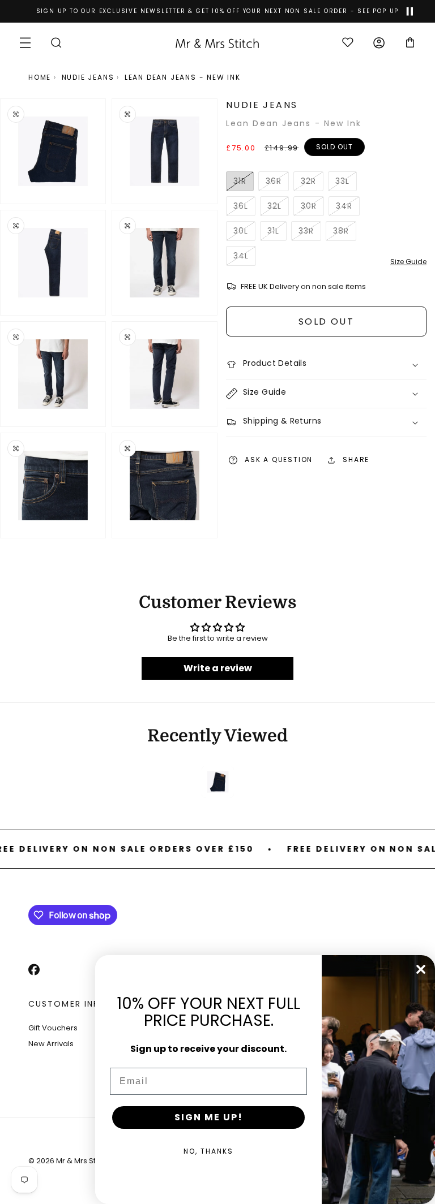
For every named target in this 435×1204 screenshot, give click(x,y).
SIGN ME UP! (208, 1117)
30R (312, 208)
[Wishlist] (347, 43)
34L (244, 258)
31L (277, 233)
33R (309, 233)
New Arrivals (51, 1043)
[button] (25, 43)
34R (348, 208)
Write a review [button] (218, 668)
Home (39, 77)
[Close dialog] (420, 969)
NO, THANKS (208, 1151)
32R (312, 183)
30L (244, 233)
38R (344, 233)
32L (278, 208)
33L (346, 183)
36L (244, 208)
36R (277, 183)
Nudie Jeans (88, 77)
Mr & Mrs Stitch (82, 1160)
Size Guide (408, 261)
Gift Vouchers (53, 1027)
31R (243, 183)
